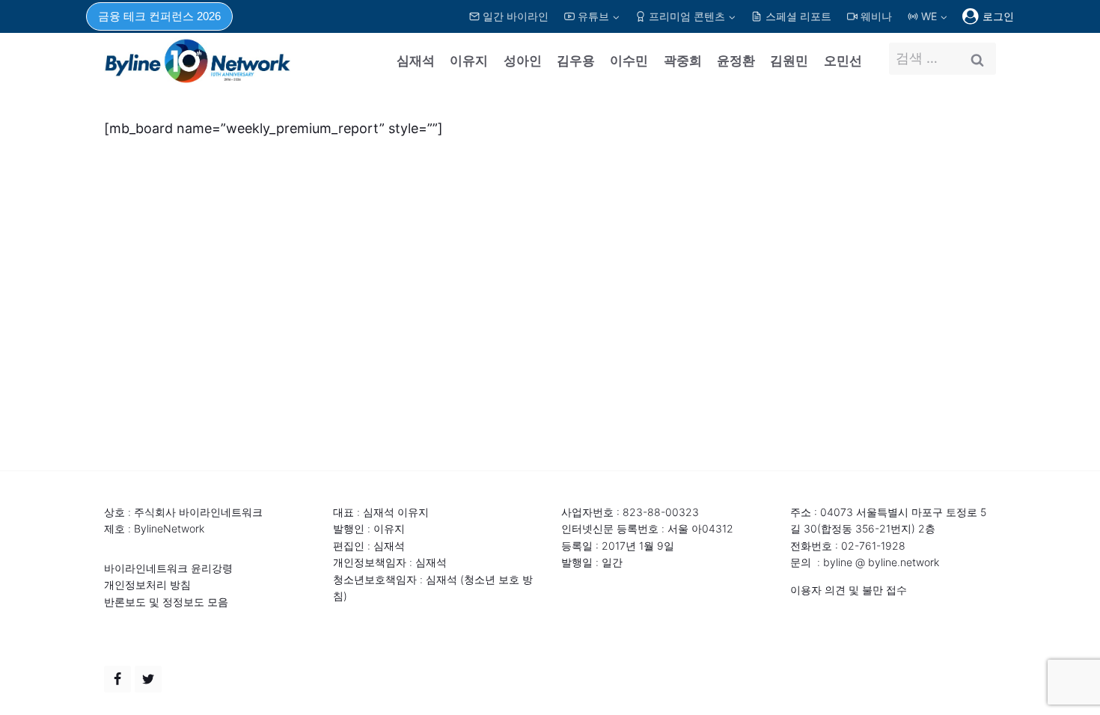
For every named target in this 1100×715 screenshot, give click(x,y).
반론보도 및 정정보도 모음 (166, 601)
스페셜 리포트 (798, 16)
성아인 (523, 60)
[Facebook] (117, 679)
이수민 (629, 60)
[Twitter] (148, 679)
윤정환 (736, 60)
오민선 (843, 60)
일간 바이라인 (516, 16)
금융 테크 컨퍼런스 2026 (159, 16)
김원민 (789, 60)
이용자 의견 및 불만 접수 (848, 589)
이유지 (469, 60)
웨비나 (876, 16)
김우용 (576, 60)
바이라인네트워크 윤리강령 (168, 568)
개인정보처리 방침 (147, 584)
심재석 (416, 60)
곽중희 (683, 60)
